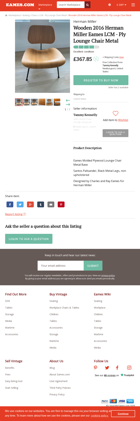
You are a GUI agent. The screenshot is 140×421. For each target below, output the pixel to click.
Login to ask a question (115, 133)
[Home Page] (6, 15)
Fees (7, 374)
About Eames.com (60, 374)
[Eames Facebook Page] (117, 368)
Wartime (10, 327)
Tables (8, 307)
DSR (7, 301)
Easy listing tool (13, 381)
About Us (56, 361)
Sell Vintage (13, 361)
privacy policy (108, 275)
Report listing (14, 214)
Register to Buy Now (101, 80)
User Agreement (59, 381)
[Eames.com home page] (20, 8)
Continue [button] (123, 413)
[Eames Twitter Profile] (107, 368)
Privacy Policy (57, 394)
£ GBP (120, 4)
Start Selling (11, 387)
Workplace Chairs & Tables (64, 307)
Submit (93, 265)
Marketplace (45, 4)
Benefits (9, 367)
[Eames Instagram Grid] (129, 368)
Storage (9, 314)
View (121, 57)
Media (8, 321)
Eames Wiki (102, 294)
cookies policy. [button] (100, 415)
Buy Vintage (58, 294)
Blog (52, 367)
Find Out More (15, 294)
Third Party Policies (60, 387)
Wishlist (123, 120)
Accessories (11, 334)
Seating (54, 301)
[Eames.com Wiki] (109, 4)
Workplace (100, 307)
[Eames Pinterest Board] (95, 368)
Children (54, 314)
